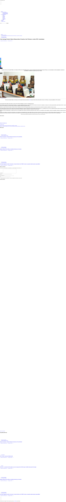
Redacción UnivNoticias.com (4, 150)
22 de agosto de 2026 (10, 165)
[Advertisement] (33, 29)
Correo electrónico (2, 175)
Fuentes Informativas (3, 14)
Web (0, 176)
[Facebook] (33, 58)
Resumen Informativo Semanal (4, 135)
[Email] (33, 60)
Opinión (2, 20)
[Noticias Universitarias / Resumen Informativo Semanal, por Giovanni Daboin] (5, 133)
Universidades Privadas (5, 13)
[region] (33, 235)
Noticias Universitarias (3, 134)
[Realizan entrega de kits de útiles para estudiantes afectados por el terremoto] (5, 476)
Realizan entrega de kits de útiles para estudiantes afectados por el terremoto (10, 479)
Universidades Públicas (3, 147)
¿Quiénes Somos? (3, 21)
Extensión (4, 17)
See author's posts (2, 124)
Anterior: (8, 125)
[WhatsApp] (33, 61)
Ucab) (30, 99)
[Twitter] (33, 59)
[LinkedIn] (33, 62)
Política (3, 19)
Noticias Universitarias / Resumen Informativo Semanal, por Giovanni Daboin (11, 136)
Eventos (2, 465)
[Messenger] (33, 63)
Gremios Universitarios (5, 12)
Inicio (2, 11)
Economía (4, 16)
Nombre (1, 174)
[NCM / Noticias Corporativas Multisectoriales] (5, 453)
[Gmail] (33, 66)
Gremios (4, 18)
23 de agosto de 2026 (10, 150)
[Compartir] (33, 67)
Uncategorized (3, 454)
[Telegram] (33, 65)
